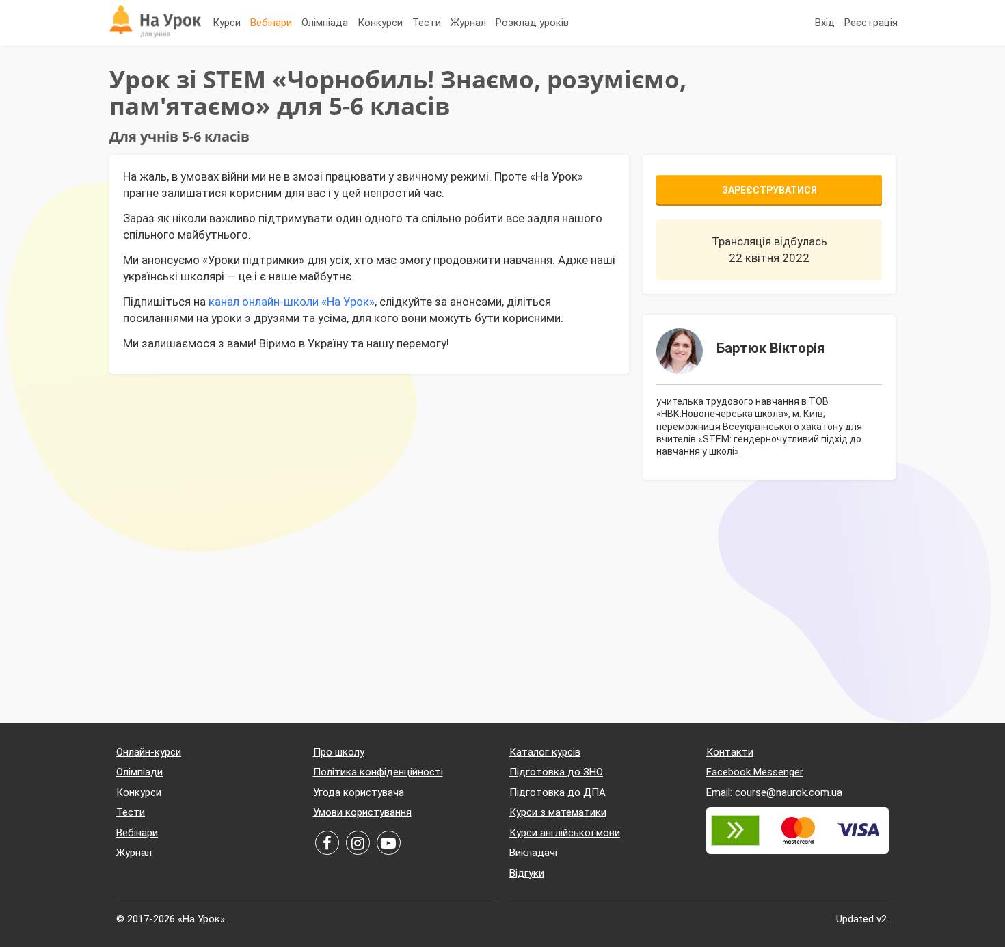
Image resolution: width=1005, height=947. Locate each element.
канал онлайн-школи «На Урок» (292, 301)
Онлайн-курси (148, 752)
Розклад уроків (532, 22)
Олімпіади (139, 772)
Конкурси (380, 22)
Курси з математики (557, 812)
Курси (227, 22)
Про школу (338, 752)
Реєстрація (871, 22)
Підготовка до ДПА (557, 792)
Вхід (825, 22)
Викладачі (533, 852)
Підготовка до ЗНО (556, 772)
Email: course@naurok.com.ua (774, 792)
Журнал (468, 22)
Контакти (729, 752)
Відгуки (526, 873)
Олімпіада (325, 22)
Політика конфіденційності (378, 772)
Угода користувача (358, 792)
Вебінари (271, 22)
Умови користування (362, 812)
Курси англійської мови (564, 833)
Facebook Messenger (754, 772)
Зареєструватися (769, 190)
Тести (426, 22)
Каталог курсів (544, 752)
